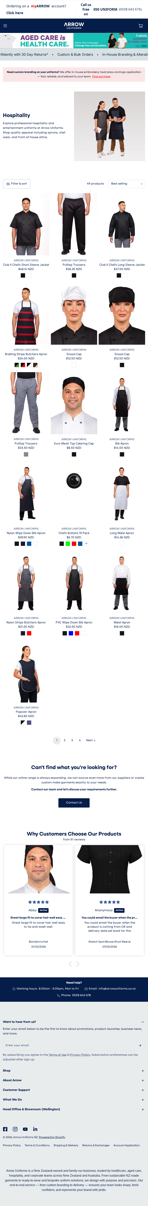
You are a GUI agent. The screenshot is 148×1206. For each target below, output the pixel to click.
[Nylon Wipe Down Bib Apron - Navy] (23, 543)
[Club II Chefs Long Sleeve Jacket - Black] (119, 275)
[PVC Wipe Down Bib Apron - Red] (77, 633)
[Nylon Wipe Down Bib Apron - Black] (16, 543)
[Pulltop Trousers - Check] (26, 454)
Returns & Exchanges (96, 1145)
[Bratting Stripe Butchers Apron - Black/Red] (23, 365)
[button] (141, 25)
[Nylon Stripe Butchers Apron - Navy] (23, 633)
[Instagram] (15, 1129)
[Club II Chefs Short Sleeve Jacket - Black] (23, 275)
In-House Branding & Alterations (119, 54)
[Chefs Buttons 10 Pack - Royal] (80, 543)
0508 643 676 (81, 995)
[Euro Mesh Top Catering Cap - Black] (74, 454)
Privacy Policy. (80, 1055)
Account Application (127, 1145)
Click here (14, 12)
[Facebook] (5, 1129)
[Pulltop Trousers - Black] (74, 275)
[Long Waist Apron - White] (122, 543)
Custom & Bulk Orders (66, 54)
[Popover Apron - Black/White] (23, 722)
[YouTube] (25, 1129)
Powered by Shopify (52, 1137)
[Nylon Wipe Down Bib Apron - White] (35, 543)
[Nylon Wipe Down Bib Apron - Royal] (29, 543)
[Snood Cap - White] (74, 365)
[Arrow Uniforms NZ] (74, 26)
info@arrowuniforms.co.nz (117, 988)
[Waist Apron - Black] (122, 633)
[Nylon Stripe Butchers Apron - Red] (29, 633)
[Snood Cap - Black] (122, 365)
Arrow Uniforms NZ (25, 1137)
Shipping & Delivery (66, 1145)
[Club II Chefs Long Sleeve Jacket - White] (125, 275)
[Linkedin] (35, 1129)
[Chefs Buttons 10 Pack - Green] (68, 543)
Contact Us (74, 802)
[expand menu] (5, 26)
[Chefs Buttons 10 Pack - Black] (61, 543)
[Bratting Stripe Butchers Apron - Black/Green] (16, 365)
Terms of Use (57, 1055)
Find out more (101, 76)
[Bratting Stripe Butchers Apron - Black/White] (29, 365)
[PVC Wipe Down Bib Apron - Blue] (71, 633)
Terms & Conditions (37, 1145)
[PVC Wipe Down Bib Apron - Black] (64, 633)
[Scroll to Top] (141, 1185)
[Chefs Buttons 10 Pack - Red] (74, 543)
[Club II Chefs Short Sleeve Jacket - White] (29, 275)
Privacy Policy (12, 1145)
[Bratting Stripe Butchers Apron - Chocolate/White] (35, 365)
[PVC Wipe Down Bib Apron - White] (83, 633)
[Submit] (140, 1045)
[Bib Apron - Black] (122, 454)
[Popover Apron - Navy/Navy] (29, 722)
